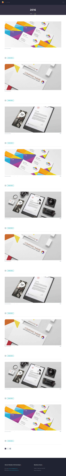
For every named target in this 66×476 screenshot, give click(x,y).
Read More (10, 57)
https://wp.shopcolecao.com (14, 470)
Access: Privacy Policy (37, 470)
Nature (16, 48)
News (19, 176)
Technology (17, 91)
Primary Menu (63, 2)
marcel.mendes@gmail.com (13, 468)
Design (13, 48)
